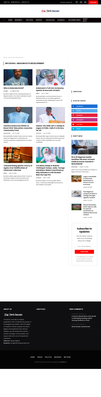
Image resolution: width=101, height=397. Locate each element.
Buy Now (67, 357)
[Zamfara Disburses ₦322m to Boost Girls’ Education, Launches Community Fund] (18, 115)
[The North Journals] (50, 11)
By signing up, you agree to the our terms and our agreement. (84, 259)
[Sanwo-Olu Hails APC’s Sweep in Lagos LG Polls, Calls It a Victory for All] (50, 115)
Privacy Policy (80, 261)
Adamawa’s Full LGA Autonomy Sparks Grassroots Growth (50, 89)
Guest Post (85, 20)
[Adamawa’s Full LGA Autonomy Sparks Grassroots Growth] (50, 77)
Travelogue (50, 20)
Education (7, 133)
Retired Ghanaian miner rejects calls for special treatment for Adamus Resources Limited (90, 210)
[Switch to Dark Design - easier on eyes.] (94, 20)
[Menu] (4, 20)
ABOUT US (7, 2)
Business (57, 357)
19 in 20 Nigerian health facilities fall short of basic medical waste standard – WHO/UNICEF (83, 160)
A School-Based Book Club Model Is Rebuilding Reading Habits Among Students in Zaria (84, 318)
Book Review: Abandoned (81, 327)
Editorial (29, 20)
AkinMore (63, 362)
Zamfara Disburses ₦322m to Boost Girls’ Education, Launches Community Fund (18, 128)
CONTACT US (25, 2)
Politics (38, 133)
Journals (61, 20)
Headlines (74, 167)
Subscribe (93, 2)
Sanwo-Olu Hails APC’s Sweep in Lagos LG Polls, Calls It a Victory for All (50, 128)
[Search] (97, 20)
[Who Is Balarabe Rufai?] (18, 77)
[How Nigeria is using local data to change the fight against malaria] (76, 193)
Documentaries (74, 20)
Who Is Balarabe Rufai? (14, 88)
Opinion (39, 20)
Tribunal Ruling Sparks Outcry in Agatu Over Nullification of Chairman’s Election (18, 168)
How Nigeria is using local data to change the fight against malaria (90, 195)
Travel (40, 357)
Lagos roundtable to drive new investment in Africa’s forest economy (89, 180)
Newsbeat (18, 20)
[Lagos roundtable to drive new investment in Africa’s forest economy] (76, 178)
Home (10, 20)
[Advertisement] (50, 39)
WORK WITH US (15, 2)
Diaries (6, 91)
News (37, 93)
